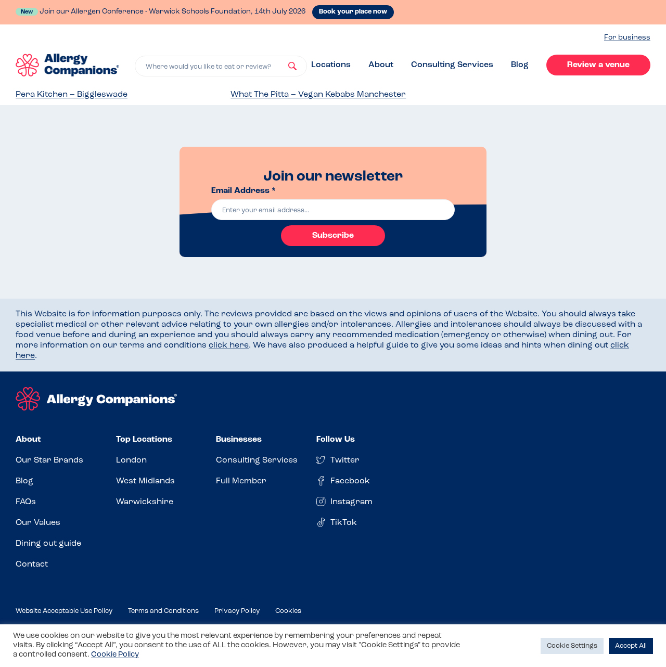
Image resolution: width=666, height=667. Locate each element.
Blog (520, 65)
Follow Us (335, 439)
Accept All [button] (631, 646)
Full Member (241, 481)
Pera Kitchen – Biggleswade (71, 95)
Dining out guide (48, 544)
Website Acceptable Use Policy (64, 611)
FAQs (26, 502)
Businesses (239, 439)
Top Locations (144, 439)
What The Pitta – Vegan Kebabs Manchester (318, 95)
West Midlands (145, 481)
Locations (331, 65)
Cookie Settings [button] (572, 646)
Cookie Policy (115, 655)
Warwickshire (144, 502)
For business (627, 38)
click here (229, 345)
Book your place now (353, 11)
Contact (32, 564)
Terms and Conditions (163, 611)
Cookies (288, 611)
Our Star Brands (49, 460)
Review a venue (598, 65)
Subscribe (333, 236)
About (380, 65)
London (131, 460)
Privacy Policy (237, 611)
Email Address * (243, 191)
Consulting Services (452, 65)
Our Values (38, 523)
